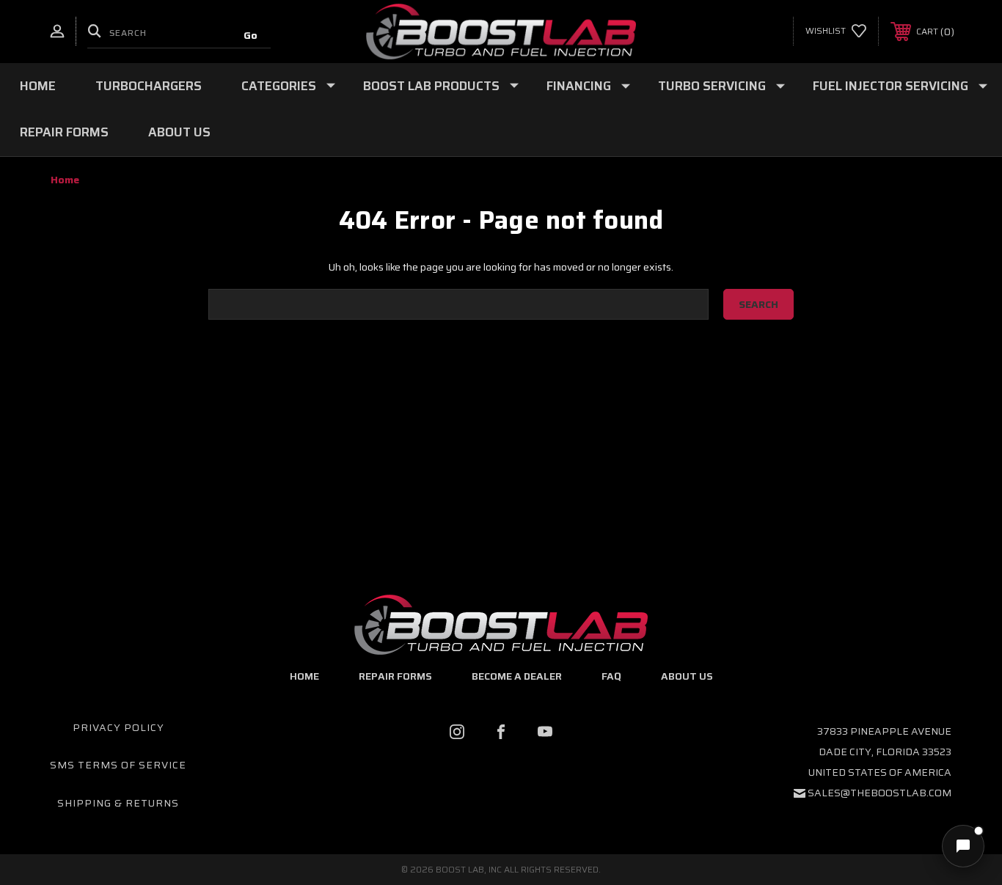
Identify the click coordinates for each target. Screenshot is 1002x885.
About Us (179, 132)
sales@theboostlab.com (879, 793)
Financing (578, 85)
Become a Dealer (517, 676)
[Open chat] (963, 846)
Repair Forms (64, 132)
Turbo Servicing (712, 85)
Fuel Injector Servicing (890, 85)
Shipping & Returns (118, 803)
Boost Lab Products (431, 85)
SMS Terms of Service (118, 765)
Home (38, 85)
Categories (278, 85)
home (304, 676)
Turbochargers (148, 85)
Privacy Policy (118, 727)
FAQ (611, 676)
